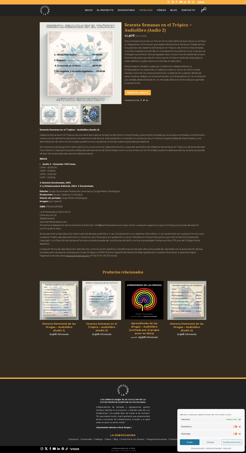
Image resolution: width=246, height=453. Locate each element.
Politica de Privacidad (214, 448)
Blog (116, 439)
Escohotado (86, 439)
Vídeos (108, 439)
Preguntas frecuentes (157, 439)
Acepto (190, 442)
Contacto (173, 439)
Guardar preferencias (232, 442)
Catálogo (99, 439)
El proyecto (73, 439)
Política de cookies (197, 448)
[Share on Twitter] (144, 100)
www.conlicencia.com (77, 256)
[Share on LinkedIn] (147, 100)
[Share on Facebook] (141, 100)
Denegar (210, 442)
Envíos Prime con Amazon (132, 439)
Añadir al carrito (137, 93)
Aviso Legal (227, 448)
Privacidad (125, 450)
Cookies (133, 450)
